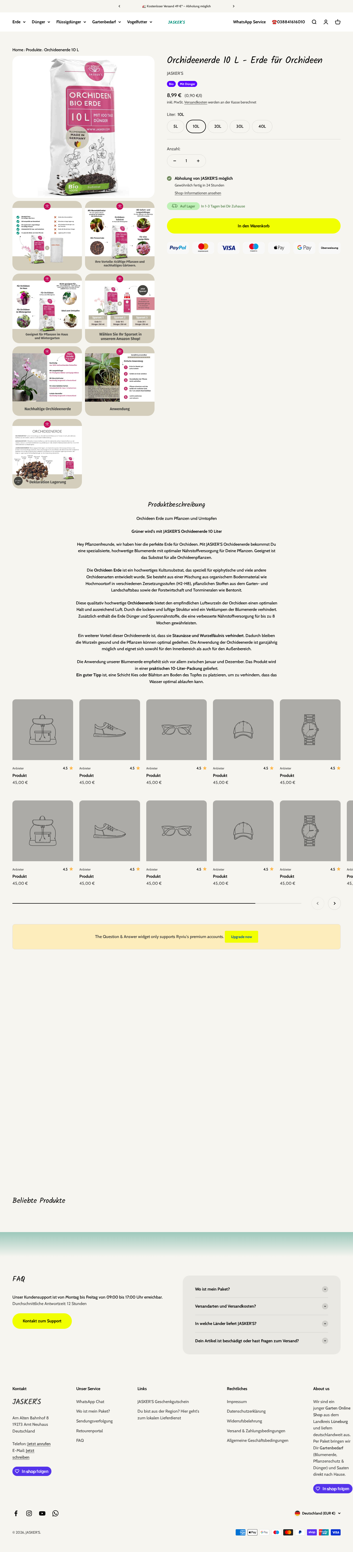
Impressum (237, 1401)
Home (17, 49)
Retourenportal (89, 1430)
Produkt (19, 775)
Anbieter (18, 768)
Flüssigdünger (68, 21)
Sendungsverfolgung (94, 1421)
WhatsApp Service (249, 21)
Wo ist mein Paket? (93, 1411)
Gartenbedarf (104, 21)
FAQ (80, 1440)
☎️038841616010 (288, 21)
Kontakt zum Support (42, 1320)
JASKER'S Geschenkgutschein (163, 1401)
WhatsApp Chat (90, 1401)
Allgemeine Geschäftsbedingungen (257, 1440)
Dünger (38, 21)
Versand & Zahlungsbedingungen (256, 1430)
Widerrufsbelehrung (244, 1421)
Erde (16, 21)
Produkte (33, 49)
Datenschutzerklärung (246, 1411)
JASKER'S (175, 73)
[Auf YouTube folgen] (42, 1513)
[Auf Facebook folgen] (15, 1513)
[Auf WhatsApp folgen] (55, 1513)
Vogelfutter (137, 21)
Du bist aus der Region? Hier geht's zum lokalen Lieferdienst (168, 1414)
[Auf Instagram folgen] (29, 1513)
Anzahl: (173, 148)
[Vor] (234, 6)
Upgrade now (241, 936)
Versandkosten (195, 102)
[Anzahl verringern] (174, 161)
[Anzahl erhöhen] (198, 161)
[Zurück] (119, 6)
